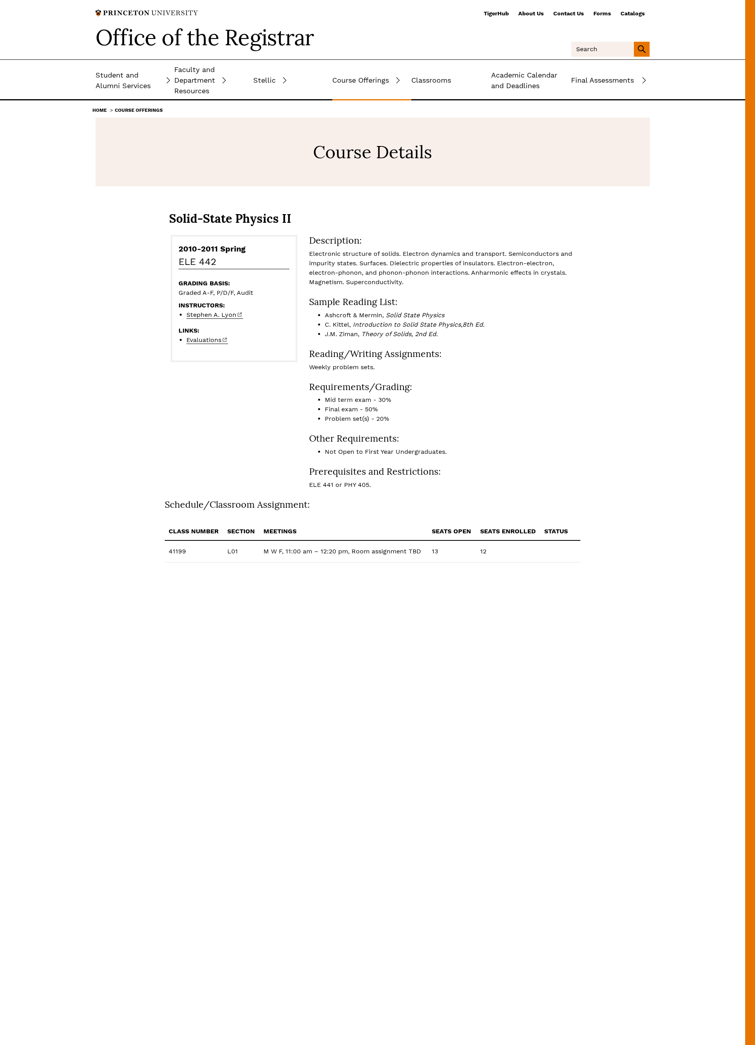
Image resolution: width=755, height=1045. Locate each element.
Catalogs (633, 13)
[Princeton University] (147, 12)
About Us (531, 13)
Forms (602, 13)
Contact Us (568, 13)
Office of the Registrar (205, 37)
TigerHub (496, 13)
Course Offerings (139, 110)
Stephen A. (211, 314)
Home (99, 110)
